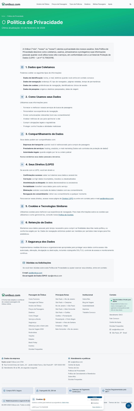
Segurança (32, 322)
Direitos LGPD (67, 198)
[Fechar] (101, 397)
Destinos (87, 4)
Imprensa (86, 309)
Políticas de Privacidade (76, 371)
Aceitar (95, 397)
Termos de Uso (73, 368)
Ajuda (110, 4)
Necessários (95, 400)
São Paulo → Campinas (64, 302)
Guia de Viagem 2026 (36, 329)
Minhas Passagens (99, 4)
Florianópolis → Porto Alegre (65, 319)
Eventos (31, 346)
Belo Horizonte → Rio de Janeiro (67, 329)
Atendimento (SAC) (116, 315)
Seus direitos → (97, 407)
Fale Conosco (114, 318)
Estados (31, 339)
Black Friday (33, 342)
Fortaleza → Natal (62, 326)
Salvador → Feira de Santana (66, 322)
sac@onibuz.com (106, 198)
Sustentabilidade (88, 306)
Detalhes (96, 403)
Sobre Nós (86, 299)
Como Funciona (34, 299)
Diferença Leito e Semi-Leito (38, 326)
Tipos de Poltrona (76, 4)
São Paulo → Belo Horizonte (65, 309)
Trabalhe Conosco (89, 312)
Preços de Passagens (59, 4)
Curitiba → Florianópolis (64, 316)
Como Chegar (33, 316)
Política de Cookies (65, 215)
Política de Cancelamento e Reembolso (81, 373)
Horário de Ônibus (43, 4)
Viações (31, 336)
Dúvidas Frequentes (36, 349)
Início (3, 16)
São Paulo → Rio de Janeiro (65, 299)
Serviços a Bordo (35, 319)
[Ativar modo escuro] (130, 4)
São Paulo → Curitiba (63, 312)
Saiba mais (65, 402)
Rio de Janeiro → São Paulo (65, 306)
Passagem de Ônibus (36, 302)
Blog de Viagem (88, 302)
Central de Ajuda (115, 322)
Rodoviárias (33, 332)
